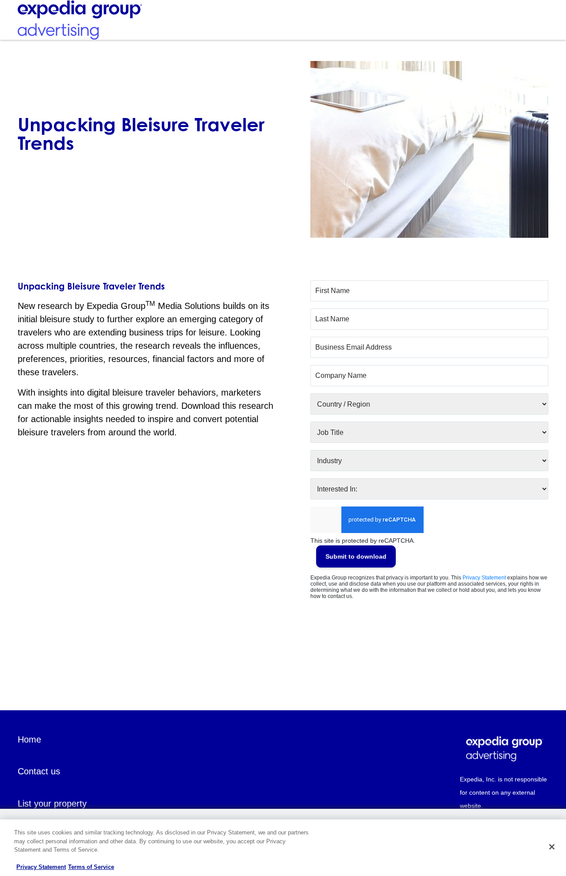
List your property (52, 803)
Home (29, 739)
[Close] (552, 847)
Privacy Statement (484, 578)
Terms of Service (91, 867)
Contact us (39, 771)
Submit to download (355, 556)
